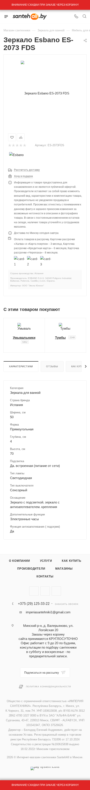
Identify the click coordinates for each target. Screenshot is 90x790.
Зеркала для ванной (25, 392)
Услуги (46, 560)
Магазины (64, 568)
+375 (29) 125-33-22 (34, 603)
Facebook (45, 591)
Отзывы (52, 366)
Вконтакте (34, 591)
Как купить (71, 560)
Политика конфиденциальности (48, 686)
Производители (31, 568)
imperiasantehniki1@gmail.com (48, 612)
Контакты (45, 576)
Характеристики (21, 366)
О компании (19, 560)
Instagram (56, 591)
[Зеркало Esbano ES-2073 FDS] (45, 93)
